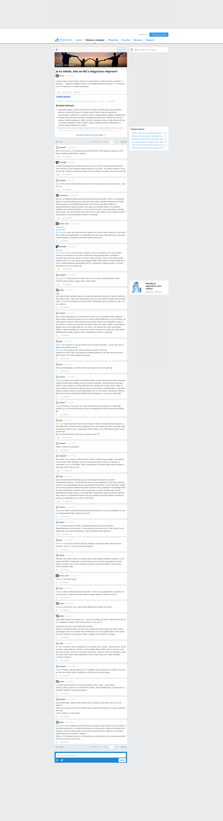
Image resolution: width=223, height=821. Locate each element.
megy (59, 607)
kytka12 (60, 579)
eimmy (59, 250)
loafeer (60, 647)
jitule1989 (61, 184)
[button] (91, 135)
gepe (59, 380)
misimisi (60, 350)
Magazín (150, 40)
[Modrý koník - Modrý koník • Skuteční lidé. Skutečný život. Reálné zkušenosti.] (63, 40)
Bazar (79, 40)
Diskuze (59, 65)
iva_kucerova (62, 232)
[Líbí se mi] (57, 240)
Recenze (138, 40)
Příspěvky (113, 40)
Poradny (125, 40)
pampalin (61, 227)
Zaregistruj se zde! (159, 34)
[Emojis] (57, 760)
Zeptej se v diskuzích (154, 292)
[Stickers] (61, 760)
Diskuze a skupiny (94, 40)
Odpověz (68, 92)
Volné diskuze (69, 65)
